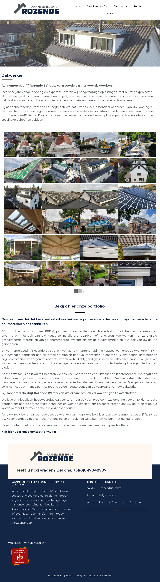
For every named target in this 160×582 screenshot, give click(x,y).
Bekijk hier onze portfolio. (80, 306)
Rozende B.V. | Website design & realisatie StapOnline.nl (80, 575)
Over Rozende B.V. (97, 6)
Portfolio (138, 6)
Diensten (119, 6)
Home (77, 6)
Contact (108, 13)
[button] (115, 509)
